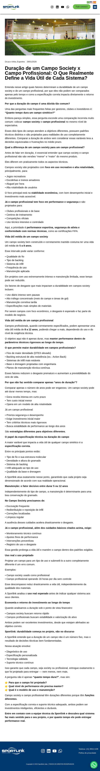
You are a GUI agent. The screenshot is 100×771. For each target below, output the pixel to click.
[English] (91, 2)
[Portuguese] (88, 2)
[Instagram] (52, 7)
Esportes (21, 62)
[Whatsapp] (67, 7)
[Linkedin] (57, 7)
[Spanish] (94, 2)
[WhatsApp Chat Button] (94, 765)
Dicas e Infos (10, 62)
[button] (95, 7)
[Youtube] (62, 7)
